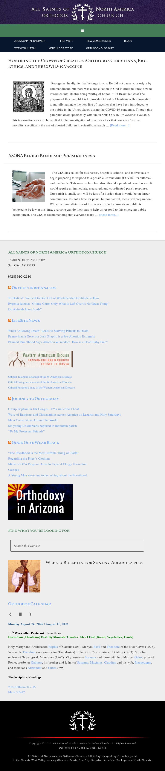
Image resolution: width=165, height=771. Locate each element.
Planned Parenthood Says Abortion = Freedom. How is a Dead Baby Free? (58, 342)
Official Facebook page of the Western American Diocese (41, 387)
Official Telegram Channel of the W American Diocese (40, 377)
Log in (102, 747)
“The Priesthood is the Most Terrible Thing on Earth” (43, 453)
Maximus (96, 662)
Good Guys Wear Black (35, 443)
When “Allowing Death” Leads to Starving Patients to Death (48, 330)
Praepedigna (143, 662)
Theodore (113, 646)
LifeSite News (26, 321)
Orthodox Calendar (29, 604)
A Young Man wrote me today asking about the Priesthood (47, 475)
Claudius (110, 662)
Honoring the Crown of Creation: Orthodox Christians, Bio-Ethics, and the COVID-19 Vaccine (77, 64)
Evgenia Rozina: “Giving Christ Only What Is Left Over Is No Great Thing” (58, 303)
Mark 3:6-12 (16, 692)
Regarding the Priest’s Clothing (29, 458)
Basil (96, 646)
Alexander (34, 667)
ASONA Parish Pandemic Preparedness (51, 156)
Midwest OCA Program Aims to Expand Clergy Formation (47, 464)
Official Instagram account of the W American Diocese (40, 382)
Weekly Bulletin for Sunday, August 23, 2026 (94, 563)
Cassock (13, 469)
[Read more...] (119, 125)
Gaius (138, 657)
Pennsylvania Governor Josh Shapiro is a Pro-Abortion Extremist (51, 336)
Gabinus (36, 662)
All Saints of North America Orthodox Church (80, 743)
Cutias (52, 667)
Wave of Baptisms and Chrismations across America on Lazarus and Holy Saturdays (64, 414)
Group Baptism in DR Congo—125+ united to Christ (43, 409)
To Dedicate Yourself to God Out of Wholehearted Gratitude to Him (53, 298)
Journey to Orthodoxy (35, 399)
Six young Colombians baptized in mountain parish (42, 425)
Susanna (90, 657)
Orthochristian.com (34, 288)
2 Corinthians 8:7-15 (22, 687)
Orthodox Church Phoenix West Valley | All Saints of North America (82, 12)
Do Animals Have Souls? (25, 309)
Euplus (53, 646)
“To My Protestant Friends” (26, 431)
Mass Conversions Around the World (33, 420)
